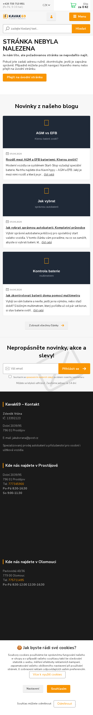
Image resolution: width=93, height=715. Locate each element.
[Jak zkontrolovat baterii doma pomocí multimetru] (46, 268)
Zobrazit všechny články (43, 325)
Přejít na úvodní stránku (25, 77)
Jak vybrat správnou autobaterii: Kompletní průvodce (45, 227)
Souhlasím (58, 689)
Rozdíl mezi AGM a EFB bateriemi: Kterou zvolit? (42, 159)
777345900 (16, 484)
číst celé (49, 175)
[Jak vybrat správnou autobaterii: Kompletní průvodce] (46, 200)
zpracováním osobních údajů (39, 377)
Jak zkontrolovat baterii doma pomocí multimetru (43, 295)
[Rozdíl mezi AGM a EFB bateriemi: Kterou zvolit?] (46, 132)
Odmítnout (64, 704)
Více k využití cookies (47, 674)
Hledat (81, 29)
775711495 (16, 580)
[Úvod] (21, 17)
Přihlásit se (71, 369)
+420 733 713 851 (14, 3)
